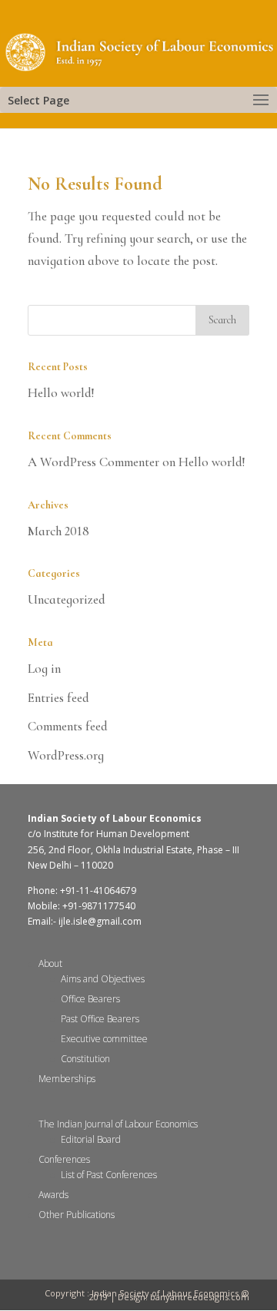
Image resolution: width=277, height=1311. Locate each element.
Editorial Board (91, 1139)
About (50, 963)
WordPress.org (66, 755)
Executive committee (104, 1038)
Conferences (64, 1159)
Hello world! (61, 393)
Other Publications (76, 1214)
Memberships (66, 1078)
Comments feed (68, 726)
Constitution (85, 1058)
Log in (44, 668)
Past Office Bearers (100, 1018)
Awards (53, 1194)
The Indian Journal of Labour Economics (118, 1124)
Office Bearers (90, 998)
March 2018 (58, 531)
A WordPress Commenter (93, 462)
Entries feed (58, 698)
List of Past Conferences (109, 1174)
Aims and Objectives (103, 978)
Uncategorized (66, 599)
